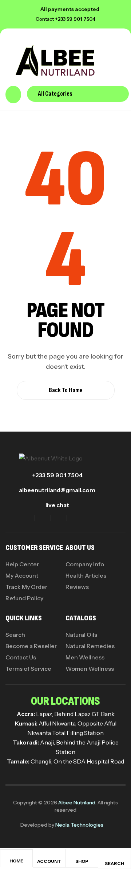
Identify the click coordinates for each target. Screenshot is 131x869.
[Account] (49, 856)
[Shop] (82, 856)
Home (16, 861)
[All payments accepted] (29, 9)
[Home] (16, 856)
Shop (81, 861)
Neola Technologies (79, 825)
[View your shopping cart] (13, 94)
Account (49, 861)
